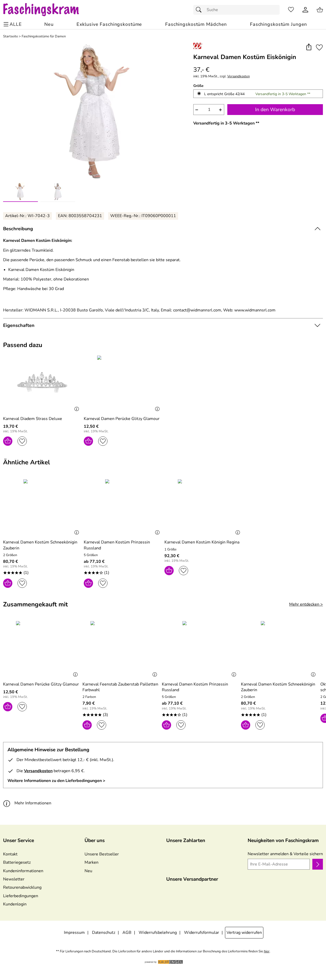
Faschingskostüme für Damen (44, 36)
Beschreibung (18, 229)
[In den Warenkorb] (7, 441)
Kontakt (10, 854)
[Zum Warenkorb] (320, 10)
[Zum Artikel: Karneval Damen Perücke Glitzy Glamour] (123, 383)
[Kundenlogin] (305, 10)
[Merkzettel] (291, 10)
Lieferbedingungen (20, 896)
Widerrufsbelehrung (158, 932)
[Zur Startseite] (46, 10)
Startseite (10, 36)
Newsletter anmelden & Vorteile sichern (285, 854)
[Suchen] (200, 10)
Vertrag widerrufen (244, 932)
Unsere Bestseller (102, 854)
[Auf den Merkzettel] (319, 47)
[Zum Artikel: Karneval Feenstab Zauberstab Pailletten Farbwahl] (120, 649)
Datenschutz (103, 932)
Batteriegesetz (17, 862)
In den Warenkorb (275, 109)
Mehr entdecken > (306, 604)
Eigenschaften (19, 325)
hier (267, 951)
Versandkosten (238, 76)
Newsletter (13, 879)
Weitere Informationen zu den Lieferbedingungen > (56, 781)
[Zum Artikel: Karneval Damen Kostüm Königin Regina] (203, 507)
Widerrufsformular (201, 932)
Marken (91, 862)
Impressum (74, 932)
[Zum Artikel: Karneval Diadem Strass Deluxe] (42, 383)
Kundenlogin (15, 904)
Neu (88, 871)
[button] (308, 47)
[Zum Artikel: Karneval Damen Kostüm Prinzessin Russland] (123, 507)
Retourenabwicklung (22, 887)
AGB (126, 932)
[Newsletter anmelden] (317, 864)
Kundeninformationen (23, 871)
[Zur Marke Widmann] (197, 46)
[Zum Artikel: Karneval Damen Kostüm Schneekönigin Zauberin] (42, 507)
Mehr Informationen (32, 803)
